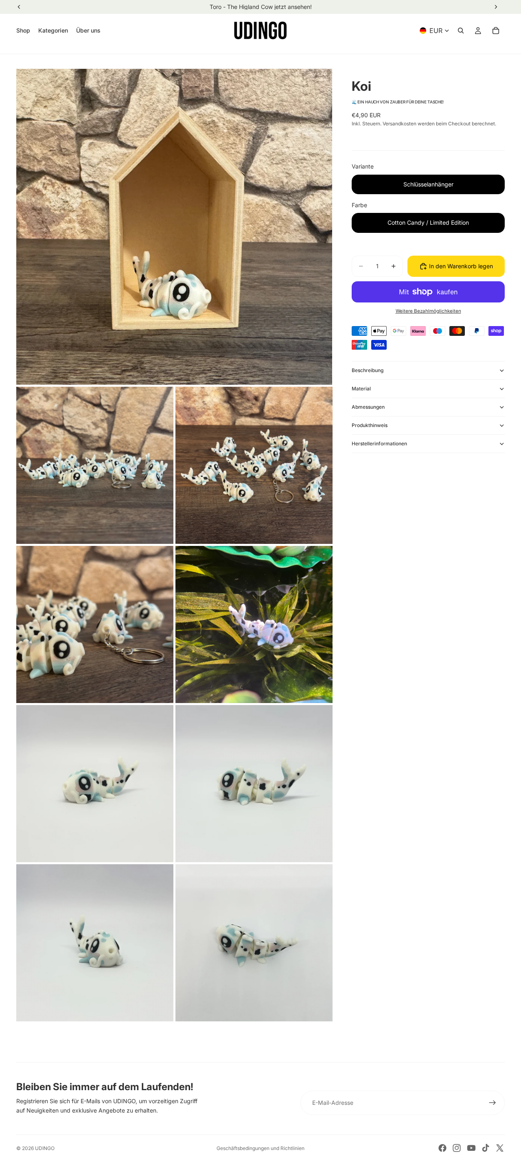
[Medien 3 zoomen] (254, 465)
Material (361, 389)
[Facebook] (442, 1148)
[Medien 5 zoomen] (254, 624)
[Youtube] (471, 1148)
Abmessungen (368, 407)
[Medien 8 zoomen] (94, 942)
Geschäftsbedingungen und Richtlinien (260, 1148)
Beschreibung (367, 370)
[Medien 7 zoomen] (254, 783)
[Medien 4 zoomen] (94, 624)
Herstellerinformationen (379, 443)
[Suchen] (461, 30)
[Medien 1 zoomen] (174, 227)
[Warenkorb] (496, 30)
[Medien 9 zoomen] (254, 942)
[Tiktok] (485, 1148)
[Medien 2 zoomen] (94, 465)
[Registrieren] (492, 1102)
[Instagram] (457, 1148)
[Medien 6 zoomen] (94, 783)
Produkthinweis (369, 425)
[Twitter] (500, 1148)
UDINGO (45, 1148)
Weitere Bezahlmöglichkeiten (428, 311)
